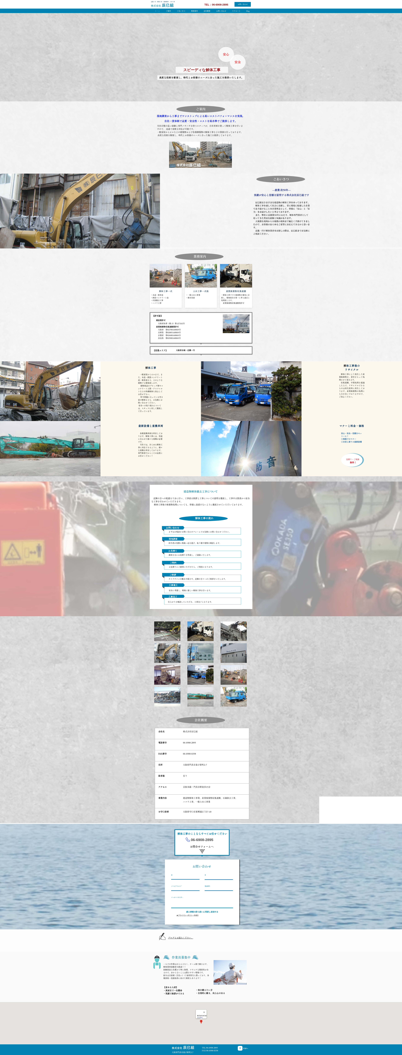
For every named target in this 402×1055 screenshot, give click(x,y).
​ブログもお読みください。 (180, 938)
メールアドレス (176, 886)
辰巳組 (168, 5)
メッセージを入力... (177, 897)
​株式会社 (156, 5)
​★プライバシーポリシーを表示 (187, 915)
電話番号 (207, 886)
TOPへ (245, 1048)
